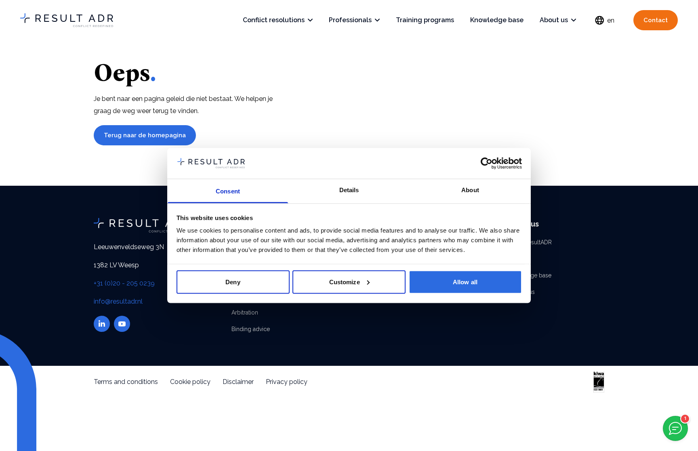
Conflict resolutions (274, 20)
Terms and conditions (126, 382)
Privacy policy (286, 382)
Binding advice (250, 329)
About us (554, 20)
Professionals (350, 20)
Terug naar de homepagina (145, 135)
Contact (655, 20)
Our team (519, 259)
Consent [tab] (228, 191)
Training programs (425, 20)
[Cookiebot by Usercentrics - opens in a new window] (486, 163)
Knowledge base (497, 20)
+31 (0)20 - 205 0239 (124, 283)
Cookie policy (190, 382)
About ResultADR (529, 242)
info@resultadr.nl (118, 301)
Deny (232, 281)
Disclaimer (238, 382)
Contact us (521, 292)
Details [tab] (349, 190)
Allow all (465, 281)
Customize (344, 281)
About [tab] (470, 190)
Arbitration (244, 312)
